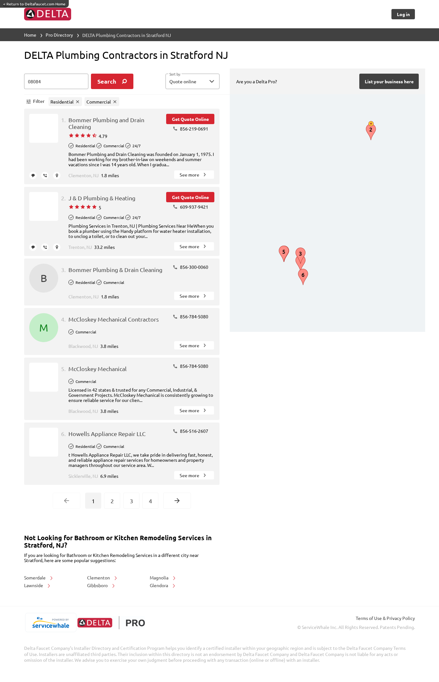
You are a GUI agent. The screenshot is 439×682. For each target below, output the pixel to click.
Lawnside (34, 585)
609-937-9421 (193, 207)
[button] (193, 81)
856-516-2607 (193, 431)
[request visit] (56, 175)
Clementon (99, 577)
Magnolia (159, 577)
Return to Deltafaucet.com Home (34, 3)
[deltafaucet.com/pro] (111, 622)
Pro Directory (59, 35)
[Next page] (177, 501)
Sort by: (175, 74)
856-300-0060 (193, 267)
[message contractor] (33, 175)
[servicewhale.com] (50, 622)
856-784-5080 (193, 316)
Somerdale (35, 577)
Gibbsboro (98, 585)
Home (30, 35)
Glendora (159, 585)
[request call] (45, 175)
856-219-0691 (193, 129)
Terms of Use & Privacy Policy (385, 618)
